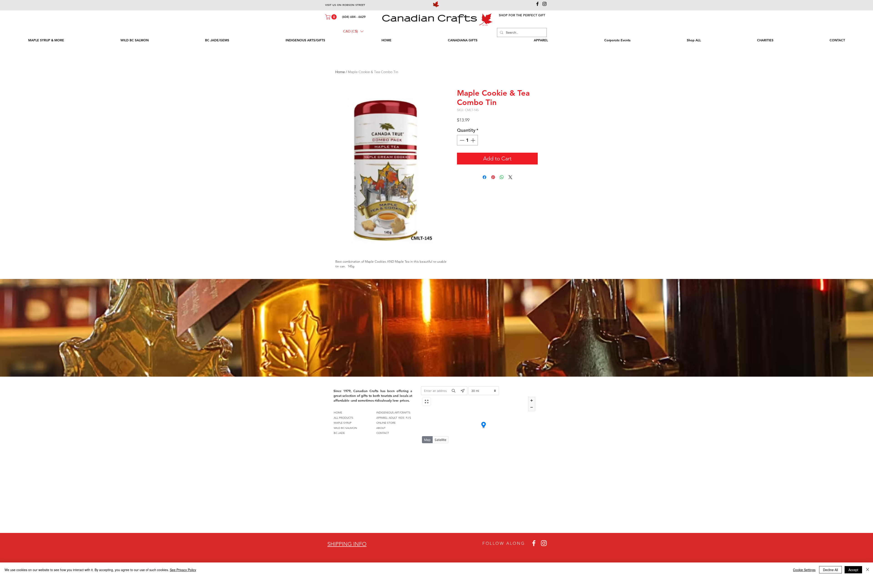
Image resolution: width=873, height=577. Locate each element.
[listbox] (353, 31)
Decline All (830, 569)
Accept (853, 569)
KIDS (401, 417)
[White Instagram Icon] (544, 543)
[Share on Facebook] (484, 177)
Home (340, 72)
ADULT (393, 417)
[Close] (867, 569)
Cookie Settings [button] (804, 569)
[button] (331, 17)
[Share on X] (510, 177)
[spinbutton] (467, 140)
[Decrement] (461, 140)
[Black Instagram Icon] (544, 4)
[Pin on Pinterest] (493, 177)
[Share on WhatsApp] (501, 177)
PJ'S (408, 417)
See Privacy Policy (183, 569)
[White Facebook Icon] (534, 543)
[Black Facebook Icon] (537, 4)
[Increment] (473, 140)
